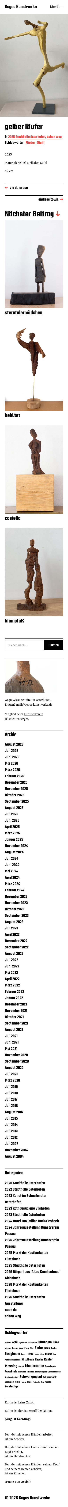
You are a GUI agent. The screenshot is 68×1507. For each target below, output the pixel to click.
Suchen (54, 645)
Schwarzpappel (31, 1377)
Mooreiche (34, 1366)
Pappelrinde (11, 1372)
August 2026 (14, 745)
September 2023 (17, 916)
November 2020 (16, 1055)
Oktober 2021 (14, 1017)
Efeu (26, 1348)
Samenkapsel (41, 1372)
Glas (42, 1354)
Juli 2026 (11, 751)
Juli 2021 (11, 1036)
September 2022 (17, 947)
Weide (48, 1382)
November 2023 (16, 903)
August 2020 (14, 1068)
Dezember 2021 (16, 1004)
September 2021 (16, 1023)
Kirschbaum (28, 1360)
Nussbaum (50, 1366)
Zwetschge (11, 1386)
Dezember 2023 (16, 897)
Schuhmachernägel (11, 1377)
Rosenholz (30, 1372)
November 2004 (16, 1150)
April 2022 (12, 979)
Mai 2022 (11, 973)
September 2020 (17, 1061)
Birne (56, 1342)
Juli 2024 (11, 859)
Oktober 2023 (14, 909)
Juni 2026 (12, 757)
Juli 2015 (11, 1119)
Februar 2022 (14, 992)
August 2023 (14, 922)
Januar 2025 (14, 840)
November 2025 (16, 789)
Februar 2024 (14, 890)
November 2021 (16, 1011)
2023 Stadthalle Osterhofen (25, 1215)
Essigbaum (12, 1354)
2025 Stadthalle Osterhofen (26, 137)
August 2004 (14, 1157)
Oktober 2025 (14, 795)
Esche (53, 1348)
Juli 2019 (11, 1087)
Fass (23, 1354)
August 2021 (14, 1030)
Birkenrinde (32, 1342)
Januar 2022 (14, 998)
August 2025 (14, 808)
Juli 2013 (11, 1131)
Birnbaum (45, 1342)
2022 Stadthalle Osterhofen (25, 1189)
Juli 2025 (11, 814)
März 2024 (12, 884)
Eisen (47, 1348)
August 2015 (14, 1112)
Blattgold (8, 1348)
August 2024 (14, 852)
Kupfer (48, 1359)
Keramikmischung (12, 1360)
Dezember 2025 (16, 783)
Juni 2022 (12, 966)
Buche (15, 1348)
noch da (11, 1310)
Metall (21, 1366)
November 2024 (16, 846)
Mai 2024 (11, 871)
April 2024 (12, 878)
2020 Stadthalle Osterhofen (25, 1183)
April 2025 (12, 827)
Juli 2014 (11, 1125)
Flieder (30, 143)
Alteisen (8, 1342)
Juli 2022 (11, 960)
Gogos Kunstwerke (21, 7)
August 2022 (14, 954)
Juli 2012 (11, 1138)
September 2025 (17, 802)
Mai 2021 (11, 1049)
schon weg (54, 137)
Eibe (31, 1348)
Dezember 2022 (16, 941)
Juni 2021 (12, 1042)
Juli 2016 (11, 1106)
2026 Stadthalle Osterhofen (25, 1297)
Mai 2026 (11, 764)
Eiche (39, 1348)
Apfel (15, 1342)
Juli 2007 (11, 1144)
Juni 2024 (12, 865)
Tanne (24, 1382)
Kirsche (39, 1360)
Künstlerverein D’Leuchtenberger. (24, 716)
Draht (21, 1348)
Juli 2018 (11, 1093)
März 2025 (12, 833)
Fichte (30, 1354)
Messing (11, 1366)
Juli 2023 (11, 928)
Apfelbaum (23, 1342)
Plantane (22, 1372)
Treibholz (36, 1382)
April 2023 (12, 935)
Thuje (29, 1382)
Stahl (40, 143)
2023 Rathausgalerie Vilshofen (27, 1209)
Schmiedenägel (54, 1372)
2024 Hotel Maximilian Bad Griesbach (32, 1221)
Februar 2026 (14, 776)
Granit (48, 1354)
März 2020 (12, 1080)
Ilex (54, 1354)
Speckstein (9, 1382)
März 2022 (12, 985)
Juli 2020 (11, 1074)
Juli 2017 (11, 1100)
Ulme (42, 1382)
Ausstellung (14, 1304)
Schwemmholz (49, 1377)
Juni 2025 (12, 821)
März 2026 (12, 770)
